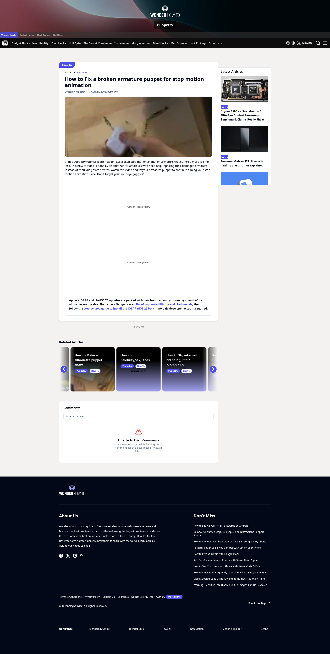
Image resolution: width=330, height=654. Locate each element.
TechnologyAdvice (99, 628)
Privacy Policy (92, 596)
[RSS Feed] (82, 556)
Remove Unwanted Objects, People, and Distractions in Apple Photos (229, 533)
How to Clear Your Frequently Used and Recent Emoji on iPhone (230, 572)
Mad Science (179, 43)
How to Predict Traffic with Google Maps (216, 554)
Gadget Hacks (27, 35)
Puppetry (165, 25)
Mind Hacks (160, 43)
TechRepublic (136, 628)
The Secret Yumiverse (98, 43)
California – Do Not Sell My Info (135, 596)
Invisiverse (121, 43)
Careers (168, 596)
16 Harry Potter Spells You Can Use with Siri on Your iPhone (228, 547)
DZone (264, 628)
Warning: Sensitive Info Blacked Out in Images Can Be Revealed (230, 585)
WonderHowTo (8, 35)
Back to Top (257, 603)
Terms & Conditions (70, 596)
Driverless (215, 43)
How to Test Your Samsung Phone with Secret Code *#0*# (227, 566)
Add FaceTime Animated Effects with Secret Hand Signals (227, 560)
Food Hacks (58, 43)
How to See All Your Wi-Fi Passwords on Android (221, 525)
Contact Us (108, 596)
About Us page (82, 545)
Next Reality (43, 35)
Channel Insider (232, 628)
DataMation (197, 628)
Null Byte (58, 35)
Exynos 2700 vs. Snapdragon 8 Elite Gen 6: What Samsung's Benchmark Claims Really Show (242, 115)
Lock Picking (198, 43)
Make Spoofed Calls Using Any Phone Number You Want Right (229, 578)
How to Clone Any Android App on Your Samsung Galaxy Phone (230, 541)
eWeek (167, 628)
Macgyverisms (140, 43)
